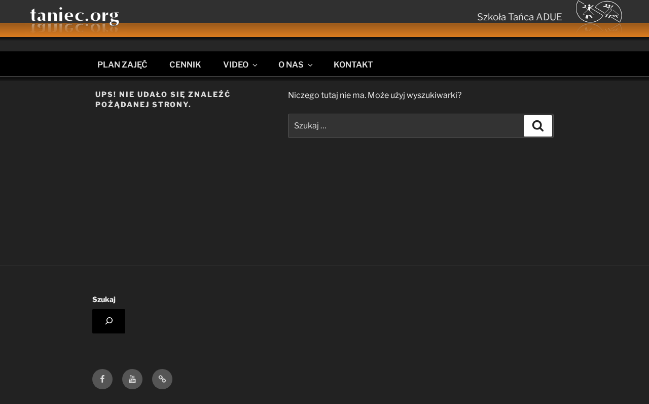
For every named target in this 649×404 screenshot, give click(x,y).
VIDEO (235, 65)
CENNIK (185, 65)
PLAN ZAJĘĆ (122, 65)
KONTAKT (353, 65)
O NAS (291, 65)
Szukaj (104, 299)
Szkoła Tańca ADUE (519, 17)
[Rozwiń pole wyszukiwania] (108, 321)
